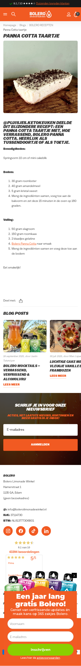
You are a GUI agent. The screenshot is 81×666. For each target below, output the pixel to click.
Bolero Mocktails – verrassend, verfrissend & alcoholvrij (21, 373)
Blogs (23, 25)
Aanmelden (40, 444)
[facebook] (20, 530)
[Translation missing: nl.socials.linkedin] (46, 530)
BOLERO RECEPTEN (41, 25)
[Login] (69, 14)
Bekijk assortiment (5, 14)
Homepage (9, 25)
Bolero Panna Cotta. (33, 137)
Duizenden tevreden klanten (52, 3)
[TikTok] (33, 530)
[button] (20, 301)
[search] (13, 14)
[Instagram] (8, 530)
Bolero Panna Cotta (24, 243)
